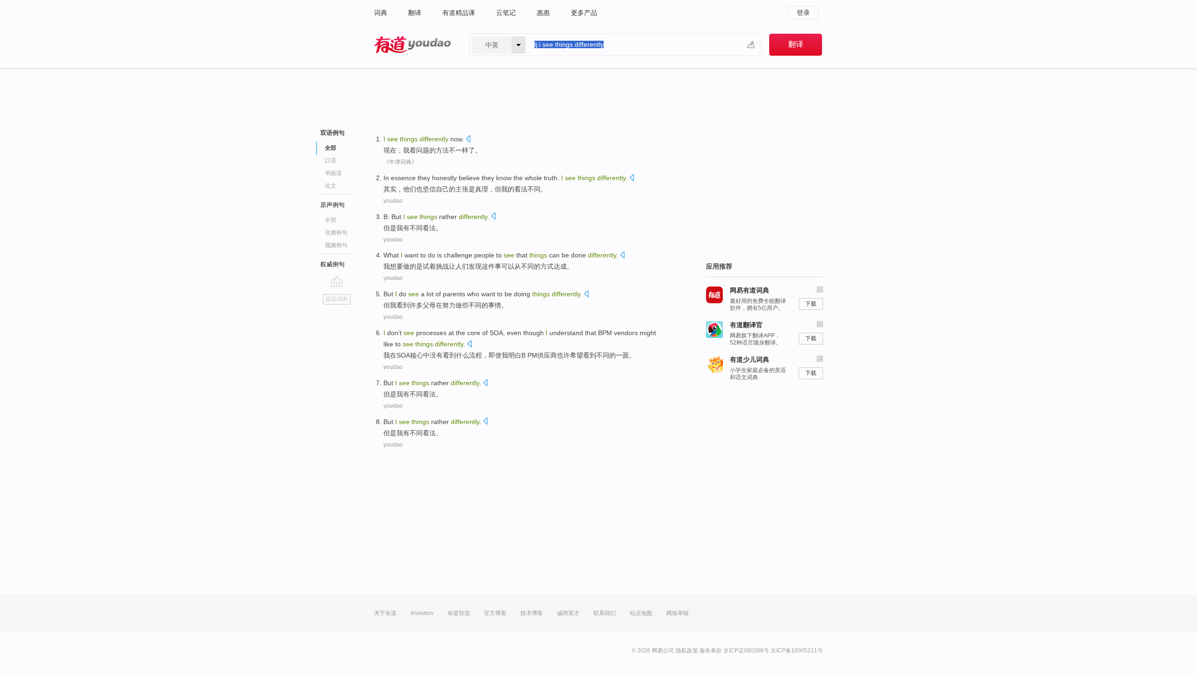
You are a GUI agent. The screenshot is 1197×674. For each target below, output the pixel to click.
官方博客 (495, 613)
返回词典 (336, 299)
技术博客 (531, 613)
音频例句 (336, 232)
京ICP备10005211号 (797, 650)
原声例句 (332, 204)
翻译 (414, 12)
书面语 (333, 173)
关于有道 (385, 613)
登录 (803, 12)
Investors (422, 613)
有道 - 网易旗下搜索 (412, 44)
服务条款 (710, 650)
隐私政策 (687, 650)
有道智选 (458, 613)
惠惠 (543, 12)
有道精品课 (458, 12)
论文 (330, 186)
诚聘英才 (568, 613)
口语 (330, 160)
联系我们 (604, 613)
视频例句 (336, 245)
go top (337, 281)
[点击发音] (468, 140)
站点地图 (641, 613)
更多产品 (584, 12)
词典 (380, 12)
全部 (330, 220)
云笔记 (506, 12)
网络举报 (677, 613)
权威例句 (332, 264)
